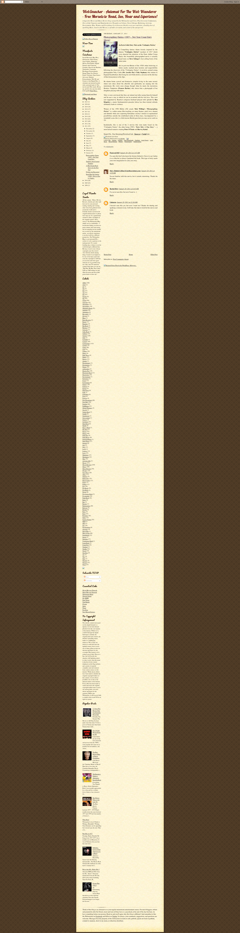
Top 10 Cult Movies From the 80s (96, 732)
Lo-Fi (84, 449)
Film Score (85, 390)
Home (131, 254)
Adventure (85, 304)
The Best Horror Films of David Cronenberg (96, 755)
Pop (83, 486)
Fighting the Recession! (93, 172)
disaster (84, 361)
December (89, 128)
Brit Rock (85, 326)
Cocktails (85, 339)
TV (83, 555)
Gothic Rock (86, 412)
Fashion (84, 386)
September (89, 136)
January (88, 153)
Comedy (84, 341)
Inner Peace (85, 441)
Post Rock (85, 490)
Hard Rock (85, 424)
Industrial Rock (86, 439)
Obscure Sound (86, 596)
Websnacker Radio (87, 594)
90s (83, 298)
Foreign (84, 398)
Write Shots (85, 820)
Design (84, 359)
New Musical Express (88, 612)
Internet (84, 443)
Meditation (85, 457)
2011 (86, 126)
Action (84, 300)
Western (84, 560)
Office (84, 474)
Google (84, 410)
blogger (84, 316)
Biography (85, 314)
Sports (84, 537)
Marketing (85, 455)
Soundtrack (85, 535)
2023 (86, 102)
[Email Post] (127, 138)
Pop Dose (85, 610)
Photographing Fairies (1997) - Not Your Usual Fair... (92, 157)
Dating (84, 357)
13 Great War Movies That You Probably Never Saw (97, 711)
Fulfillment (85, 406)
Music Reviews (86, 469)
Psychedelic (85, 496)
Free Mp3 (85, 402)
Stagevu (137, 134)
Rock (84, 514)
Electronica (85, 375)
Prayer (84, 492)
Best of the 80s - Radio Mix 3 (91, 869)
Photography (86, 480)
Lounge (84, 451)
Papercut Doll (115, 152)
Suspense (85, 539)
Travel (84, 551)
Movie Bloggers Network (89, 590)
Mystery (84, 470)
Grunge (84, 420)
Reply (112, 164)
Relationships (86, 506)
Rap (83, 502)
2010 (86, 180)
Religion (84, 508)
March (88, 148)
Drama (84, 367)
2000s (84, 283)
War (83, 557)
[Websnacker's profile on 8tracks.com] (83, 46)
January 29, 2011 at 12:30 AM (127, 202)
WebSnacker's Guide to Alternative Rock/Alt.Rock (97, 777)
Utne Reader (86, 602)
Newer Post (107, 254)
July (87, 141)
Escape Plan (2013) (96, 884)
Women (84, 562)
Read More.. (94, 91)
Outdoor (84, 476)
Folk (83, 392)
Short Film (85, 531)
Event (84, 381)
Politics (84, 484)
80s (83, 294)
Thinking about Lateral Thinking (92, 162)
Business (84, 328)
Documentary (86, 363)
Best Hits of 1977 (87, 834)
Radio (84, 500)
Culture (84, 351)
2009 (86, 183)
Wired (84, 608)
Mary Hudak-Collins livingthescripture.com (125, 170)
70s (83, 293)
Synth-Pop (85, 545)
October (88, 133)
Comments (88, 580)
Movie (84, 463)
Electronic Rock (87, 373)
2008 (86, 185)
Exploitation (86, 383)
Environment (86, 377)
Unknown (113, 202)
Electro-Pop (85, 371)
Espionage (85, 379)
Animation (85, 312)
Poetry (84, 482)
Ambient (85, 310)
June (87, 143)
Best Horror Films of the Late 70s (96, 800)
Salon (84, 606)
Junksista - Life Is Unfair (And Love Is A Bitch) (96, 850)
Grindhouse (85, 416)
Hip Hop (85, 429)
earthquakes (85, 369)
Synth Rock (85, 543)
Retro (84, 512)
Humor (84, 433)
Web (83, 559)
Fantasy (84, 384)
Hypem (84, 604)
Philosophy (85, 478)
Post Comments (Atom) (121, 259)
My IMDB (85, 598)
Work (84, 564)
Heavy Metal (86, 428)
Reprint (84, 510)
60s (83, 291)
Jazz (83, 445)
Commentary (86, 343)
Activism (85, 302)
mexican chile (86, 461)
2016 (86, 114)
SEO (83, 523)
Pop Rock (85, 488)
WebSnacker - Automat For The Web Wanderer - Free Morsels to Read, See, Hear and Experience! (119, 14)
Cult (83, 349)
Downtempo (86, 365)
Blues (84, 318)
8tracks (84, 296)
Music (84, 467)
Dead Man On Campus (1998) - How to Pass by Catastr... (93, 176)
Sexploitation (86, 527)
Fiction (84, 388)
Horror (84, 431)
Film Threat (85, 600)
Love (84, 453)
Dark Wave (85, 355)
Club (83, 338)
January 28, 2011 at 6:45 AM (129, 189)
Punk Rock (85, 498)
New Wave (85, 472)
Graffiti (84, 414)
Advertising (85, 306)
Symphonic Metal (87, 541)
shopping (85, 529)
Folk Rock (85, 394)
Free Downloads (87, 400)
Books (84, 322)
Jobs (83, 447)
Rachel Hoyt (114, 188)
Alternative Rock (87, 308)
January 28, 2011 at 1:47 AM (130, 153)
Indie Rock (85, 437)
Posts (87, 577)
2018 (86, 109)
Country (84, 345)
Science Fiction (86, 519)
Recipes (84, 504)
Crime (84, 347)
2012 (86, 124)
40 (83, 287)
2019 (86, 107)
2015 (86, 116)
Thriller (84, 549)
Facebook (99, 916)
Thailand (85, 547)
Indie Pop (85, 435)
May (87, 145)
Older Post (154, 254)
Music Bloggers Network (89, 592)
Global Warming (87, 408)
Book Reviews (86, 320)
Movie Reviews (86, 465)
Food (84, 396)
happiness (85, 422)
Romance (85, 515)
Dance (84, 353)
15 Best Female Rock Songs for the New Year (92, 167)
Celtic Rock (85, 332)
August (88, 138)
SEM (83, 521)
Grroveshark (86, 418)
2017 (86, 111)
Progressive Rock (87, 494)
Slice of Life (86, 533)
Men (83, 459)
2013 (86, 121)
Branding (85, 324)
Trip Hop (85, 553)
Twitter (114, 916)
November (89, 131)
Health (84, 426)
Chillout (84, 334)
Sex (83, 525)
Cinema (84, 336)
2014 (86, 119)
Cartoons (85, 330)
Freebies (84, 404)
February (89, 150)
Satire (84, 517)
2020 (86, 104)
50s (83, 289)
